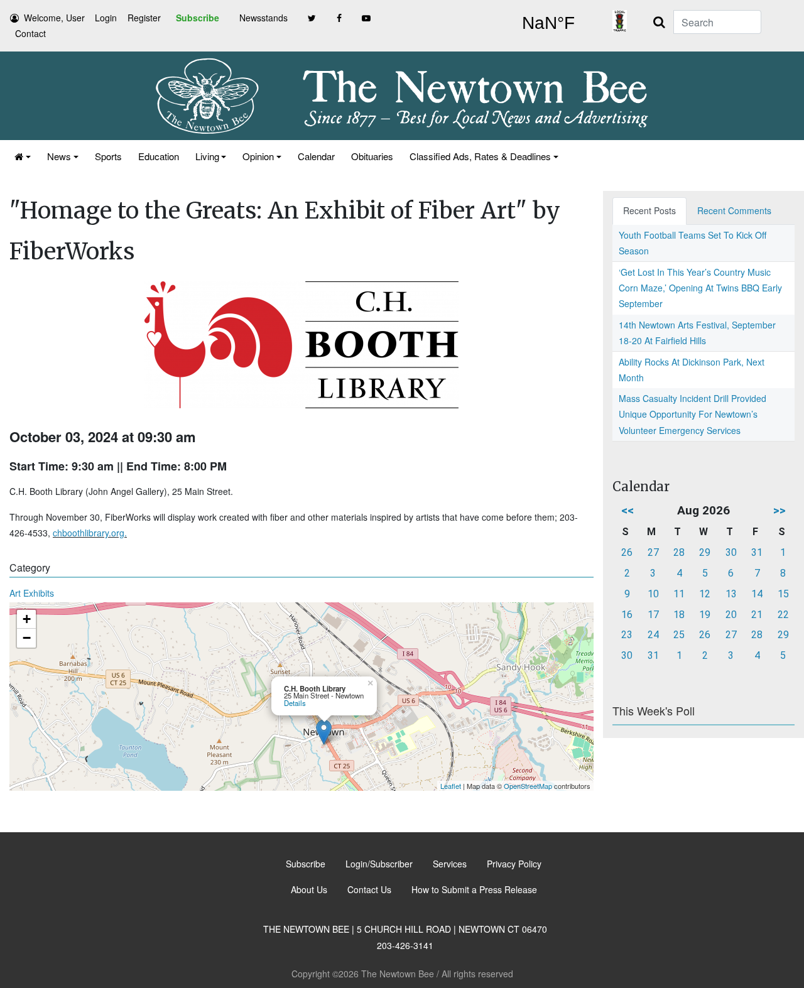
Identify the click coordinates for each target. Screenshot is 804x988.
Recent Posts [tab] (649, 210)
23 (627, 635)
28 (679, 552)
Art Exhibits (31, 593)
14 (757, 594)
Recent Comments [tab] (734, 210)
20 (731, 615)
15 (783, 594)
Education (158, 156)
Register (144, 17)
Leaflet (450, 786)
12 (704, 594)
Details (295, 703)
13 (731, 594)
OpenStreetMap (528, 786)
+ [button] (27, 619)
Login (106, 17)
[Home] (22, 156)
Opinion (258, 156)
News (59, 156)
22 (783, 615)
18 (679, 615)
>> (779, 510)
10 (653, 594)
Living (207, 156)
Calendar (316, 156)
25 (679, 635)
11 (679, 594)
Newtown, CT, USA (548, 23)
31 (757, 552)
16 (627, 615)
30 (731, 552)
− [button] (27, 638)
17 (653, 615)
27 (653, 552)
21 (757, 615)
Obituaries (372, 156)
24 (653, 635)
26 (627, 552)
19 (704, 615)
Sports (108, 156)
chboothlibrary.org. (90, 532)
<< (627, 510)
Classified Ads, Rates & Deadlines (480, 156)
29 (704, 552)
